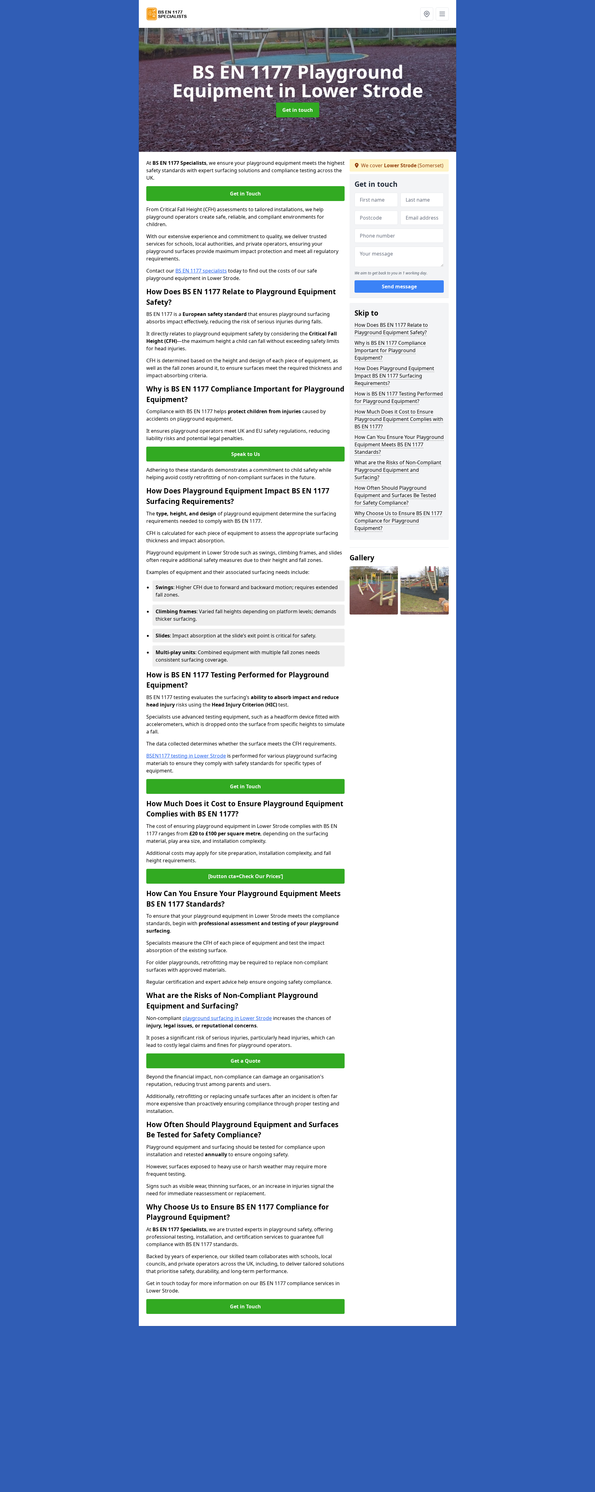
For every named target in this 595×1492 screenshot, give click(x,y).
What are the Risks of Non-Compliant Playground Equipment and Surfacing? (398, 470)
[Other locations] (426, 13)
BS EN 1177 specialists (201, 270)
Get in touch (297, 110)
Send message (399, 286)
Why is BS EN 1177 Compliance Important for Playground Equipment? (390, 350)
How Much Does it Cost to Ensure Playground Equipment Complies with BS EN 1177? (399, 419)
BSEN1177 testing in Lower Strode (186, 755)
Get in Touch (245, 193)
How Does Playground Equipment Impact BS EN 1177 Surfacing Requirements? (394, 376)
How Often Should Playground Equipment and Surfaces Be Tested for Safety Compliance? (395, 495)
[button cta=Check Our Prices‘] (245, 876)
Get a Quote (245, 1060)
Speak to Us (245, 454)
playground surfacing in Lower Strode (227, 1018)
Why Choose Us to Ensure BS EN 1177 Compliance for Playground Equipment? (398, 521)
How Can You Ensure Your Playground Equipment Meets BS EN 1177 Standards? (399, 444)
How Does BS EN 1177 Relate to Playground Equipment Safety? (391, 329)
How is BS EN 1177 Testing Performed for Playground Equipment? (399, 397)
